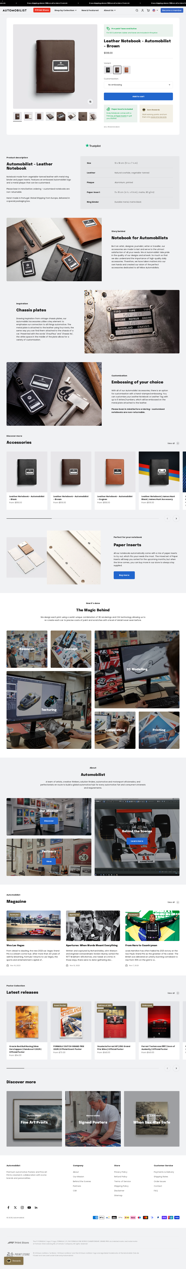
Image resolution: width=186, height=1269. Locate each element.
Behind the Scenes (82, 1181)
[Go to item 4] (50, 117)
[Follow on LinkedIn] (36, 1207)
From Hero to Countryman (141, 945)
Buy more (124, 575)
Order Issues (160, 1181)
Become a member (172, 10)
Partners (77, 1186)
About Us (108, 10)
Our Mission (78, 1176)
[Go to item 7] (82, 117)
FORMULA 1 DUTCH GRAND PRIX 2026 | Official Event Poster (68, 1048)
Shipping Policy (121, 1186)
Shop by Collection (64, 10)
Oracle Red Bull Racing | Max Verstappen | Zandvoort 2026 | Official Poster (25, 1049)
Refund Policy (120, 1176)
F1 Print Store (42, 10)
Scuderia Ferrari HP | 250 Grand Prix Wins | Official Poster (113, 1048)
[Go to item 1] (17, 117)
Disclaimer (119, 1190)
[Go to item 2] (28, 117)
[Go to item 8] (93, 117)
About (76, 1172)
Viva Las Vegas (15, 945)
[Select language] (155, 10)
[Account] (142, 10)
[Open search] (136, 10)
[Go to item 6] (72, 117)
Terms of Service (122, 1181)
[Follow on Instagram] (22, 1207)
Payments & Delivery (164, 1172)
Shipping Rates (161, 1176)
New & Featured (90, 10)
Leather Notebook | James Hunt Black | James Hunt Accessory (158, 498)
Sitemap (118, 1195)
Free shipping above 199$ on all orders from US (77, 3)
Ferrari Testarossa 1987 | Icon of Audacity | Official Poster (158, 1048)
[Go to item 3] (39, 117)
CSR (75, 1190)
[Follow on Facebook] (8, 1207)
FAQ (156, 1190)
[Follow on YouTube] (29, 1207)
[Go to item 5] (61, 117)
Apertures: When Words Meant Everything (92, 945)
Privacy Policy (120, 1172)
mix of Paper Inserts (118, 116)
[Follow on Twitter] (15, 1207)
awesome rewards (159, 117)
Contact (158, 1186)
